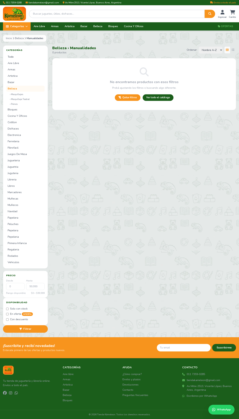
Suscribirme (224, 347)
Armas (55, 26)
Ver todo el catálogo (158, 97)
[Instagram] (10, 393)
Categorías (17, 26)
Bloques (113, 26)
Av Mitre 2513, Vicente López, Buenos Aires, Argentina (93, 2)
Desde (9, 280)
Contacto (127, 390)
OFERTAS (227, 26)
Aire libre (68, 374)
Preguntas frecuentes (135, 395)
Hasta (29, 280)
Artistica (70, 26)
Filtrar (27, 329)
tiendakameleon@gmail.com (44, 2)
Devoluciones (130, 384)
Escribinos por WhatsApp (202, 396)
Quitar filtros (129, 97)
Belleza (97, 26)
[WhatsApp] (16, 393)
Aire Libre (39, 26)
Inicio (9, 38)
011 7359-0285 (14, 2)
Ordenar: (192, 50)
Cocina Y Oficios (133, 26)
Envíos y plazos (131, 379)
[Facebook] (5, 393)
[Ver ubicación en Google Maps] (183, 386)
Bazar (83, 26)
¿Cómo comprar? (132, 374)
